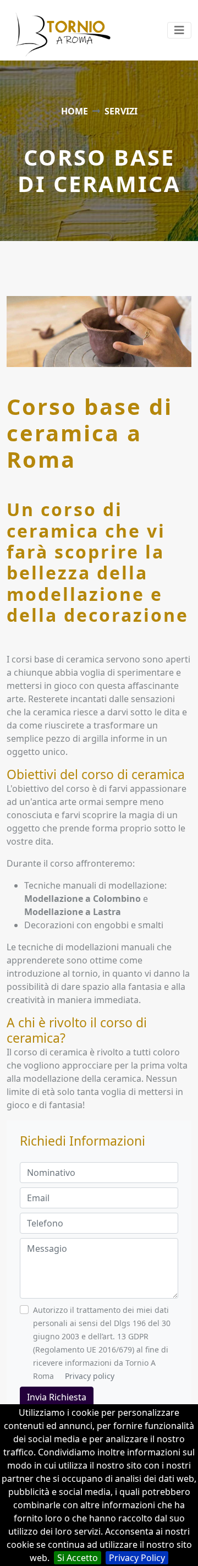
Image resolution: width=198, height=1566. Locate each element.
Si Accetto (77, 1558)
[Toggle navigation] (179, 30)
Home (74, 111)
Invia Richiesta (56, 1397)
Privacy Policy (137, 1558)
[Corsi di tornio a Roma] (48, 30)
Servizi (121, 111)
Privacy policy (89, 1376)
